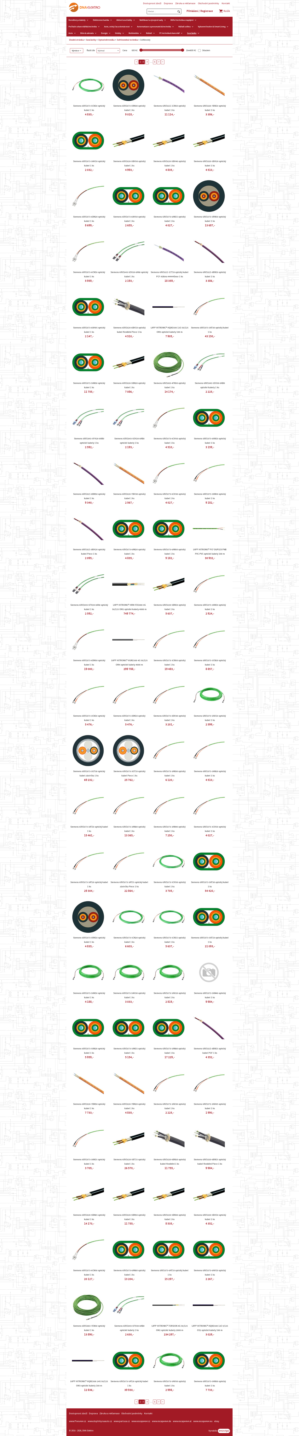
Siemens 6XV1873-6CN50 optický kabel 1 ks (89, 1272)
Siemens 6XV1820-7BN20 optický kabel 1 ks (129, 1106)
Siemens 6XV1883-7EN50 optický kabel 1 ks (89, 1328)
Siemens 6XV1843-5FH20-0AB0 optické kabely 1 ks (89, 440)
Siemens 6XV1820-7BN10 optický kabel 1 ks (210, 108)
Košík (226, 11)
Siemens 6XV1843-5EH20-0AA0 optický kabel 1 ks (129, 274)
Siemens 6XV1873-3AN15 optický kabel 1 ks (89, 1161)
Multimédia (134, 33)
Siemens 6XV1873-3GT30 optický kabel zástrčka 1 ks (89, 773)
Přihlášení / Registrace (200, 11)
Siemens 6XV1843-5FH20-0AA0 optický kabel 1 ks (89, 607)
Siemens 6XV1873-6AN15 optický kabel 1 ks (169, 219)
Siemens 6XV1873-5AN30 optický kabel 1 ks (210, 1383)
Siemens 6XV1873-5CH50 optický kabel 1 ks (170, 884)
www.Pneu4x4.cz (77, 1421)
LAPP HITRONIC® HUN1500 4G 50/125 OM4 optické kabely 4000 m (129, 662)
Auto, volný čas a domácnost (117, 26)
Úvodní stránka (76, 40)
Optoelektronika (106, 40)
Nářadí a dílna (184, 26)
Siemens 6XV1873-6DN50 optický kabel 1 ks (89, 662)
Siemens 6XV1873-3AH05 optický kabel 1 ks (210, 1106)
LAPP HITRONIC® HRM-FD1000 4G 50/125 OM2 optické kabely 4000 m (129, 607)
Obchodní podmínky (208, 3)
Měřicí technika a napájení (181, 20)
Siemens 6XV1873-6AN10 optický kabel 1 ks (210, 440)
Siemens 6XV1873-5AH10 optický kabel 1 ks (210, 718)
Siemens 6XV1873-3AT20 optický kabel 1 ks (89, 884)
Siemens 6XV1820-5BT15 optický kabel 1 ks (129, 1161)
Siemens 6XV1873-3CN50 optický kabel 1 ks (169, 662)
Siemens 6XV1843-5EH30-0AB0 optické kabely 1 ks (210, 385)
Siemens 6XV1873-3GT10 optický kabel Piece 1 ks (129, 773)
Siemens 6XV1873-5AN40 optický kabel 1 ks (210, 995)
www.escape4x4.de (161, 1421)
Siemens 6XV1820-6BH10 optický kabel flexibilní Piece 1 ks (129, 330)
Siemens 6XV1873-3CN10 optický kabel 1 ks (89, 718)
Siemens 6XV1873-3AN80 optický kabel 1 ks (129, 829)
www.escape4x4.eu (202, 1421)
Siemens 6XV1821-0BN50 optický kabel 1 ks (89, 496)
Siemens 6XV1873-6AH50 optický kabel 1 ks (129, 219)
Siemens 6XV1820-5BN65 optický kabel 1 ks (89, 1217)
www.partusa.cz (122, 1421)
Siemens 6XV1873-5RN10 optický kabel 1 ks (89, 940)
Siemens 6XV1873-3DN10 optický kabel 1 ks (129, 718)
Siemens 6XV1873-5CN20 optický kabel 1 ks (129, 940)
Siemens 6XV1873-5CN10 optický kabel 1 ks (89, 108)
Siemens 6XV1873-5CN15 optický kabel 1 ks (169, 940)
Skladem (206, 50)
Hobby (118, 33)
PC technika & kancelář (169, 33)
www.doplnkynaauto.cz (100, 1421)
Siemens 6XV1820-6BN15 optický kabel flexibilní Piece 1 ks (210, 1161)
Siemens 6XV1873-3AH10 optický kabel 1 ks (89, 163)
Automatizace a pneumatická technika (154, 26)
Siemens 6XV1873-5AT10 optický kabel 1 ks (210, 940)
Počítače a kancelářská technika (83, 26)
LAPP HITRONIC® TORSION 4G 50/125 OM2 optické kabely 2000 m (170, 1328)
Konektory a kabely (77, 20)
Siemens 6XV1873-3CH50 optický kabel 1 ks (210, 829)
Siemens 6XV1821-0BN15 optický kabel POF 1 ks (210, 1050)
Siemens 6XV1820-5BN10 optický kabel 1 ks (170, 607)
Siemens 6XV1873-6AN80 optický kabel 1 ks (129, 1272)
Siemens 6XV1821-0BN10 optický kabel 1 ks (210, 274)
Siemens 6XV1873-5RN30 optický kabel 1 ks (129, 108)
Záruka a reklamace (185, 3)
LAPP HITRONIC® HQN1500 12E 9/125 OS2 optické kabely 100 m (210, 1328)
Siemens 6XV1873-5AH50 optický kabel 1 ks (170, 1383)
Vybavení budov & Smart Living (211, 26)
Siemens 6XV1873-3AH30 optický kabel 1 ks (170, 1106)
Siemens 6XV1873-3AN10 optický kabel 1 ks (210, 607)
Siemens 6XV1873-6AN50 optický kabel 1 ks (169, 551)
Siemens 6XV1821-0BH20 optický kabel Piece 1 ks (89, 551)
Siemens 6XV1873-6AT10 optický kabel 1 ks (169, 1272)
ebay (216, 1421)
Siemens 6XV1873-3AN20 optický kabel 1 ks (210, 773)
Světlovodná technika (127, 40)
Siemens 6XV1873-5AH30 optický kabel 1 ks (129, 995)
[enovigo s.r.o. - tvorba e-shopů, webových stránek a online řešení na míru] (224, 1431)
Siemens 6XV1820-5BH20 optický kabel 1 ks (210, 163)
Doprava (168, 3)
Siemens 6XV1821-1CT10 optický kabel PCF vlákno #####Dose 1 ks (169, 274)
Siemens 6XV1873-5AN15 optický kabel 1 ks (129, 1050)
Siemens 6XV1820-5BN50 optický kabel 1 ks (129, 1217)
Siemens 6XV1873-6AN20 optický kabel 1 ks (129, 551)
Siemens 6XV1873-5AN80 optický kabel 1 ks (169, 1050)
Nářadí (149, 33)
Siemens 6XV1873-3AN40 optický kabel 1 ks (169, 829)
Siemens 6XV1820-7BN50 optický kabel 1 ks (89, 1106)
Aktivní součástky (124, 20)
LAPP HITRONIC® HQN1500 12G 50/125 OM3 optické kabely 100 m (169, 330)
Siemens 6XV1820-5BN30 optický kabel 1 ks (170, 1217)
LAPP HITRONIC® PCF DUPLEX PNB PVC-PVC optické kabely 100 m (209, 551)
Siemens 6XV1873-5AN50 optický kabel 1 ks (89, 385)
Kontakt (226, 3)
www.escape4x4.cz (141, 1421)
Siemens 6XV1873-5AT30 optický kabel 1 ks (210, 884)
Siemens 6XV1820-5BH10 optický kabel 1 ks (210, 1217)
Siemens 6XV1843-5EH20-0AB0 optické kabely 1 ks (129, 440)
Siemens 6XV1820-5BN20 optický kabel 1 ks (129, 385)
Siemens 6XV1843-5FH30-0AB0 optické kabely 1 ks (129, 1328)
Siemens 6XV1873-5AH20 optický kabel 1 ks (170, 995)
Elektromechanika (101, 20)
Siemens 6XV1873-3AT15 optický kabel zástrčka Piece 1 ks (129, 884)
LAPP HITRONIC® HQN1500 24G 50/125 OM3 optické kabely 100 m (89, 1383)
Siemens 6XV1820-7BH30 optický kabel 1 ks (129, 496)
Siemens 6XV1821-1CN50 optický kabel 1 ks (169, 108)
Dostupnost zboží (152, 3)
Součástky (191, 33)
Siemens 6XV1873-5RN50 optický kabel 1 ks (210, 219)
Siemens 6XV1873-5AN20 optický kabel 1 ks (89, 1050)
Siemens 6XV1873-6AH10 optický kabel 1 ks (210, 1272)
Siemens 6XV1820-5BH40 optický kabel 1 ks (169, 163)
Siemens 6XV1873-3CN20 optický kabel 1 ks (210, 662)
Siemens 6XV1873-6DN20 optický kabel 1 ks (89, 219)
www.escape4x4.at (182, 1421)
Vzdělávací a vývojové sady (151, 20)
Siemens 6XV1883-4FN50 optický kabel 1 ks (169, 385)
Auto (71, 33)
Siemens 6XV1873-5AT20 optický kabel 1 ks (129, 1383)
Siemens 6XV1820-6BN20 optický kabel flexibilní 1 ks (170, 1161)
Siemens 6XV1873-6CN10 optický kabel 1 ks (89, 274)
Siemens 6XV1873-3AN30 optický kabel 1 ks (169, 773)
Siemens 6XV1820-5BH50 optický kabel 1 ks (129, 163)
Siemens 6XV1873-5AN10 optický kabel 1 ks (89, 995)
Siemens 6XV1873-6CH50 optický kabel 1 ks (170, 440)
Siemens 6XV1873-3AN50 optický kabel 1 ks (210, 496)
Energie (104, 33)
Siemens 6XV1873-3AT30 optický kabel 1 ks (210, 330)
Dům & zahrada (87, 33)
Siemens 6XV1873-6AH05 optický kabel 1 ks (89, 330)
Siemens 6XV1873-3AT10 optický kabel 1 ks (89, 829)
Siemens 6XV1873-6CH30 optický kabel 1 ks (170, 496)
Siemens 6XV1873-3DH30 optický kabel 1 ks (169, 718)
